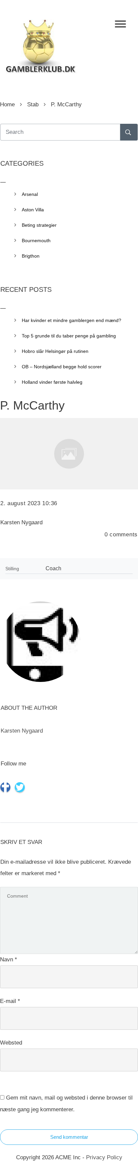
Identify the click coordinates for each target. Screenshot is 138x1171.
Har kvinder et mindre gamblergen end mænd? (71, 320)
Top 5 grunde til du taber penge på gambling (69, 335)
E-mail (10, 1001)
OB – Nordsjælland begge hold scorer (61, 366)
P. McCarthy (32, 405)
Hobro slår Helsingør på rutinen (55, 351)
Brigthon (31, 256)
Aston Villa (33, 209)
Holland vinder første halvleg (52, 382)
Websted (11, 1043)
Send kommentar (69, 1137)
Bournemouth (36, 240)
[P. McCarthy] (69, 453)
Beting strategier (39, 225)
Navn (8, 959)
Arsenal (30, 194)
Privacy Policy (104, 1157)
